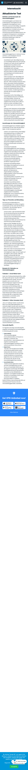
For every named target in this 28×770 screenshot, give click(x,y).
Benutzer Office (19, 2)
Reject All (7, 763)
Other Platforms (14, 412)
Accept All (14, 766)
